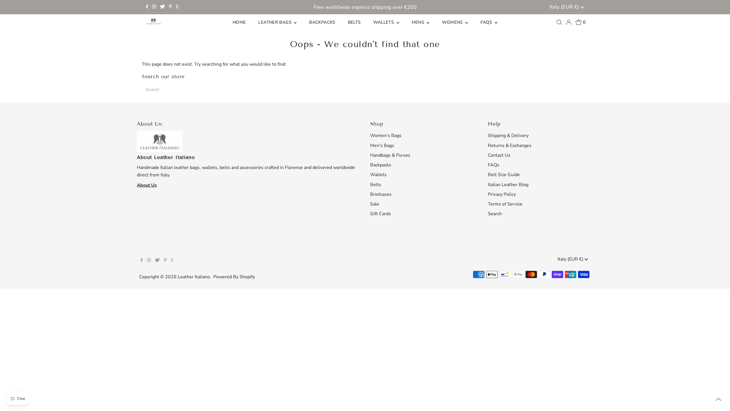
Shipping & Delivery (508, 135)
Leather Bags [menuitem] (275, 22)
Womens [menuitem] (453, 22)
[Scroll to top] (718, 399)
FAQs (493, 165)
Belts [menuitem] (354, 22)
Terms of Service (505, 204)
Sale (374, 204)
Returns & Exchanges (510, 145)
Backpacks (380, 165)
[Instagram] (154, 7)
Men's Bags (382, 145)
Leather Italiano (194, 277)
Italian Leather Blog (508, 185)
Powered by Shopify (234, 277)
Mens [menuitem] (418, 22)
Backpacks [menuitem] (322, 22)
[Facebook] (147, 7)
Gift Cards (380, 214)
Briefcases (381, 194)
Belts (375, 185)
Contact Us (499, 155)
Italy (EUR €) (565, 6)
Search (495, 214)
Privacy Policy (502, 194)
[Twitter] (162, 7)
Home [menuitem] (239, 22)
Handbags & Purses (390, 155)
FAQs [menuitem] (486, 22)
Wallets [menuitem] (384, 22)
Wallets (378, 175)
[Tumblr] (178, 7)
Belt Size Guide (504, 175)
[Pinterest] (170, 7)
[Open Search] (559, 22)
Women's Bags (386, 135)
